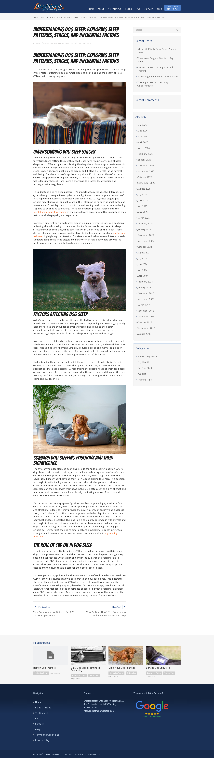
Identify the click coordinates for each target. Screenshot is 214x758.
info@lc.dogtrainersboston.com (98, 711)
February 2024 (145, 281)
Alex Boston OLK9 (83, 43)
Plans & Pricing (43, 707)
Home (91, 9)
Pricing (128, 9)
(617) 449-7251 (90, 707)
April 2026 (142, 142)
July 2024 (142, 258)
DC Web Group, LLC (92, 754)
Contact (148, 9)
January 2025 (144, 229)
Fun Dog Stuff (144, 368)
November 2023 (145, 299)
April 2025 (142, 211)
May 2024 (142, 270)
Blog (159, 9)
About (101, 9)
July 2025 (142, 194)
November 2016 (145, 316)
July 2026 (142, 124)
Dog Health (143, 362)
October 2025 (144, 177)
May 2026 (142, 136)
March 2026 (143, 148)
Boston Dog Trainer (148, 356)
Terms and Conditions (47, 734)
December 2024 (145, 235)
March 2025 (143, 217)
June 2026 (142, 130)
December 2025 (145, 165)
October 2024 (144, 246)
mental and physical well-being (49, 211)
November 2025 (145, 171)
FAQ (138, 9)
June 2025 (142, 200)
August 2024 (143, 252)
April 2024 (142, 275)
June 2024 (142, 264)
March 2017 (143, 304)
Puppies (141, 373)
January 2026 (144, 159)
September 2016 (146, 328)
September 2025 (146, 182)
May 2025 (142, 206)
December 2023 (145, 293)
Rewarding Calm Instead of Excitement (158, 76)
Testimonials (114, 9)
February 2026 (145, 153)
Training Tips (144, 379)
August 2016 (143, 333)
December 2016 (145, 310)
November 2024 (145, 240)
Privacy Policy (42, 740)
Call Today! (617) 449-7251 (172, 7)
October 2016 (144, 322)
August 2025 (143, 188)
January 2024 (144, 287)
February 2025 (145, 223)
